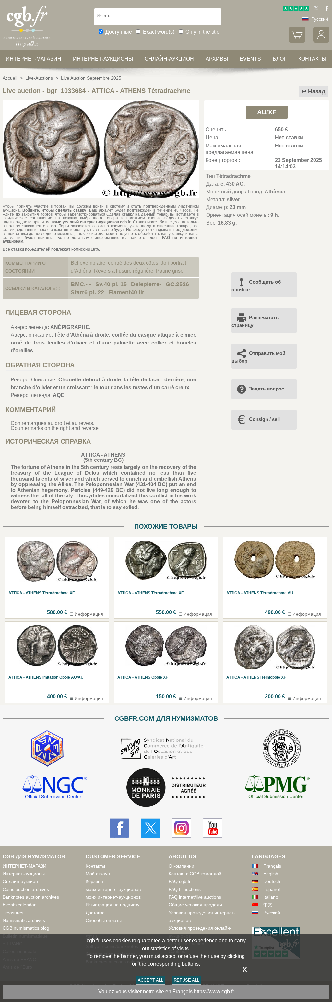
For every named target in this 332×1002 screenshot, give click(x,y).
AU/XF (266, 112)
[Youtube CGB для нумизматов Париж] (212, 828)
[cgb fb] (325, 9)
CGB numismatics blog (26, 928)
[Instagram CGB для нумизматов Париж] (181, 828)
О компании (181, 865)
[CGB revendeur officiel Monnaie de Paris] (166, 788)
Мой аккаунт (99, 873)
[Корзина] (297, 41)
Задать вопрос (266, 388)
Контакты (95, 865)
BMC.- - (81, 284)
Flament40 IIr (126, 292)
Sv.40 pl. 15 (111, 284)
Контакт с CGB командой (195, 873)
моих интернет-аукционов (113, 889)
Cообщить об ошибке (256, 285)
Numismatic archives (24, 920)
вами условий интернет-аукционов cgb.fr (91, 222)
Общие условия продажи (195, 904)
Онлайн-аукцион (169, 59)
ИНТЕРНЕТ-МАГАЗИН (33, 59)
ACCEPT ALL (150, 980)
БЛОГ (280, 59)
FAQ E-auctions (185, 889)
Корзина (94, 881)
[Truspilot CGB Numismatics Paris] (296, 9)
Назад (316, 91)
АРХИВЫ (217, 59)
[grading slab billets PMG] (277, 787)
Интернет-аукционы (103, 59)
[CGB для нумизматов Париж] (27, 47)
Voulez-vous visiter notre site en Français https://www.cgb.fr (166, 991)
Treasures (13, 912)
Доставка (95, 912)
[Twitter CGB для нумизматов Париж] (150, 828)
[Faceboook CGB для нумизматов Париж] (119, 828)
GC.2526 (177, 284)
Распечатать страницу (255, 321)
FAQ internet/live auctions (195, 897)
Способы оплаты (104, 920)
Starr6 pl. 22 (87, 292)
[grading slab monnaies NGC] (54, 787)
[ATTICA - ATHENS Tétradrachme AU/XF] (101, 196)
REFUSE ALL (186, 980)
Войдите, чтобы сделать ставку (54, 210)
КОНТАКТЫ (312, 59)
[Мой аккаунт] (321, 41)
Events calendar (19, 904)
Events (250, 59)
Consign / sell (264, 419)
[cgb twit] (315, 9)
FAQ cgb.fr (180, 881)
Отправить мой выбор (258, 357)
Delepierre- (146, 284)
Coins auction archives (26, 889)
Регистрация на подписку (112, 904)
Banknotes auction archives (31, 897)
